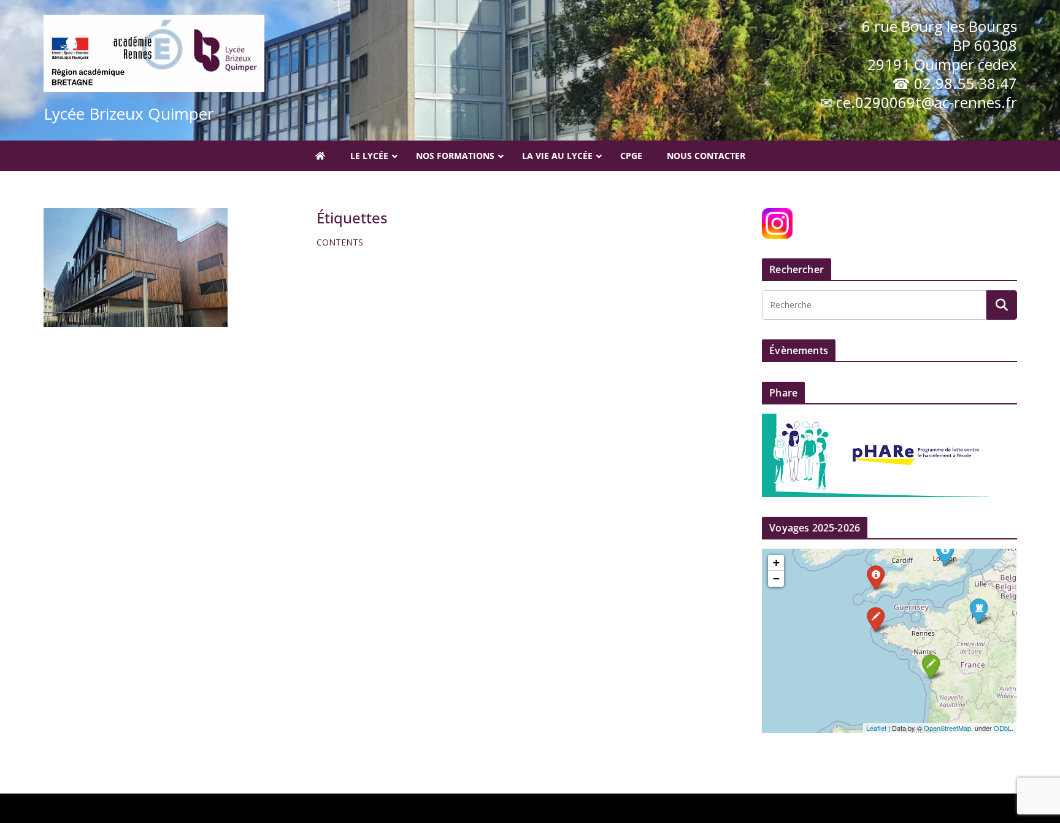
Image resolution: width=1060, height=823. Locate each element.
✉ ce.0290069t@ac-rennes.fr (918, 102)
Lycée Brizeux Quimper (128, 113)
